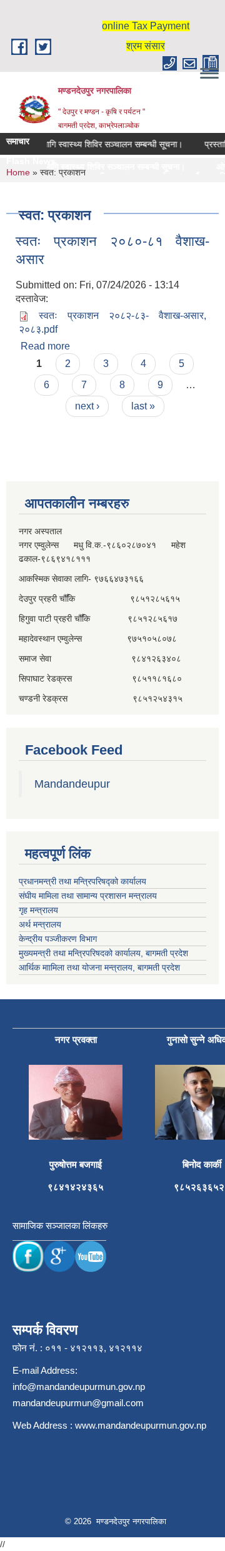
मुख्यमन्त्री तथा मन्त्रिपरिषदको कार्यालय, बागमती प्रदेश (103, 953)
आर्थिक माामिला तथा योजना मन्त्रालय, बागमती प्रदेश (99, 967)
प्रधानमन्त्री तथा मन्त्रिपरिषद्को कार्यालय (82, 881)
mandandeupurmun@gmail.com (78, 1402)
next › (87, 406)
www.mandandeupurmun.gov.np (140, 1425)
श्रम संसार (145, 46)
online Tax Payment (145, 26)
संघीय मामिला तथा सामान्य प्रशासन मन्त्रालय (88, 896)
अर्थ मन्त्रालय (40, 924)
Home (18, 172)
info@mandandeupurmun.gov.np (78, 1386)
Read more (45, 346)
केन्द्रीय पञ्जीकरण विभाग (58, 939)
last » (143, 406)
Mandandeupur (72, 784)
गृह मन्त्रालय (38, 910)
